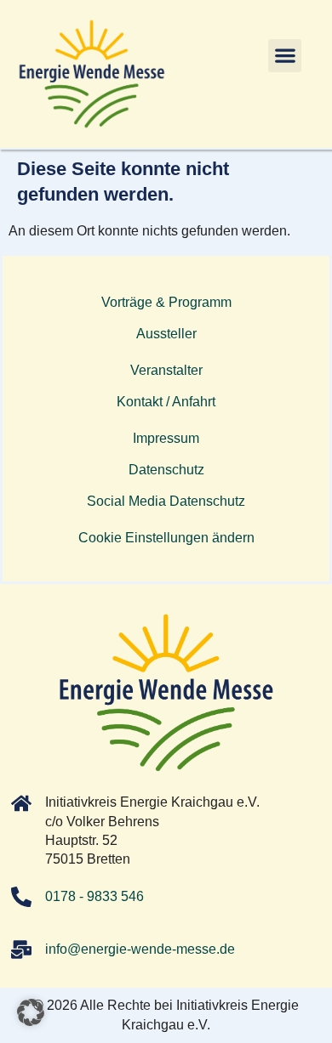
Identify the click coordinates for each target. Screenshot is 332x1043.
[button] (284, 55)
